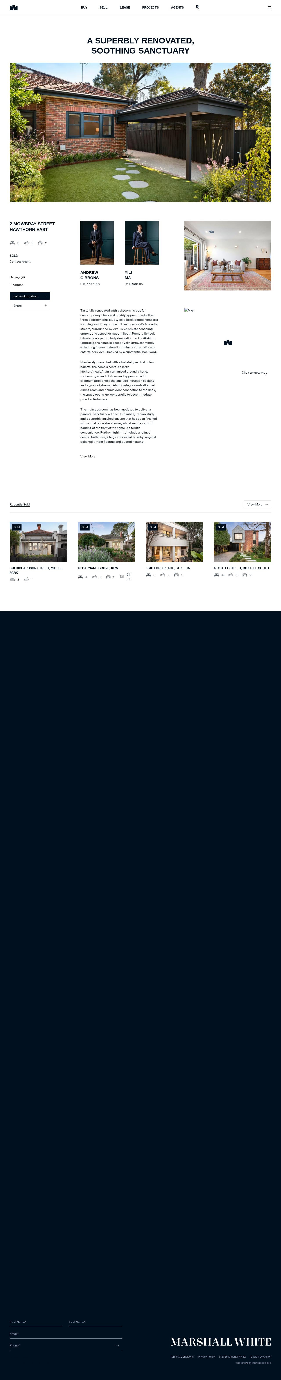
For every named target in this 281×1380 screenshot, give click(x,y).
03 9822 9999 (19, 1357)
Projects (150, 7)
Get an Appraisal (25, 296)
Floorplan (16, 285)
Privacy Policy (206, 1356)
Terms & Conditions (182, 1356)
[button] (227, 343)
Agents (177, 7)
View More (87, 456)
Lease (125, 7)
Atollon (267, 1356)
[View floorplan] (264, 196)
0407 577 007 (90, 284)
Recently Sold (20, 504)
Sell (104, 7)
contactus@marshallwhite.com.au (33, 1362)
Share (17, 305)
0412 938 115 (134, 284)
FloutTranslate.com (261, 1363)
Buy (84, 7)
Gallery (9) (17, 277)
